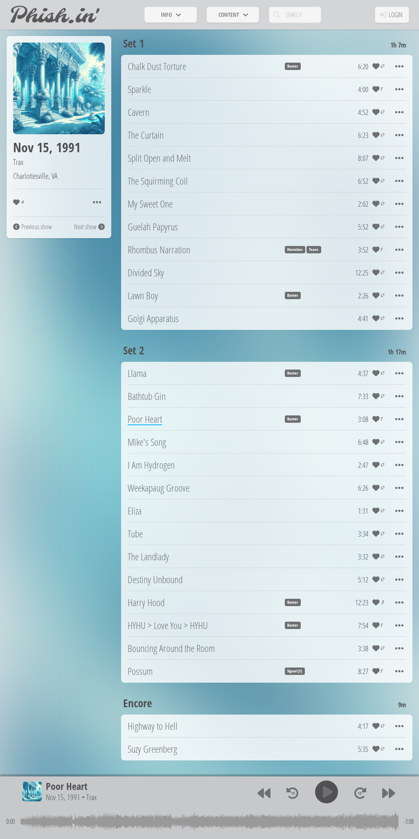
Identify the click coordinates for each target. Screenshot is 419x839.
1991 (68, 147)
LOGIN (396, 14)
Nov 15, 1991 (63, 797)
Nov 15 (31, 147)
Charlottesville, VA (35, 175)
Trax (18, 161)
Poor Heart (67, 786)
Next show (85, 226)
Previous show (36, 226)
